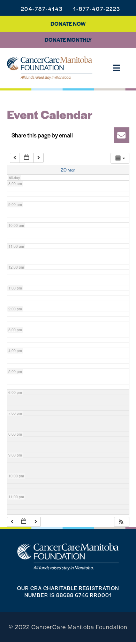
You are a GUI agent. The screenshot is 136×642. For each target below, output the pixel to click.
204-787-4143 (42, 8)
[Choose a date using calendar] (27, 158)
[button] (68, 135)
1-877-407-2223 (96, 8)
